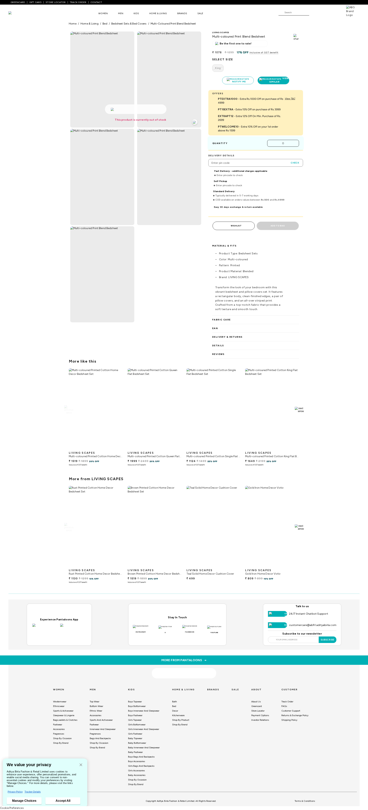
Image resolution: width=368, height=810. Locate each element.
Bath (174, 701)
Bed (174, 706)
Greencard (256, 706)
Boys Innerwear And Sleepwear (143, 710)
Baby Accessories (136, 775)
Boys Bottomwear (137, 706)
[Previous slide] (68, 410)
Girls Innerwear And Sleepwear (143, 729)
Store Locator (257, 710)
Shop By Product (180, 720)
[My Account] (324, 12)
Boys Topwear (135, 701)
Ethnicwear (58, 706)
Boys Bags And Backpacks (141, 756)
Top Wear (94, 701)
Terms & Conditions (305, 801)
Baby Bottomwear (137, 743)
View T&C (290, 98)
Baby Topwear (135, 738)
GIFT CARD (35, 2)
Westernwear (59, 701)
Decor (175, 710)
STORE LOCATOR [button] (56, 2)
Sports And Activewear (101, 720)
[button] (81, 765)
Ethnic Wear (96, 710)
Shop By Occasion (62, 738)
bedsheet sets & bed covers (129, 23)
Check (295, 162)
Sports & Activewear (63, 710)
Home (72, 23)
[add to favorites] (117, 448)
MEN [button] (120, 13)
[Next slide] (299, 410)
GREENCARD (18, 2)
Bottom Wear (96, 706)
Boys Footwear (135, 715)
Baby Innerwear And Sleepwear (144, 747)
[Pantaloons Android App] (73, 627)
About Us (256, 701)
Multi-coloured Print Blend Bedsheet (173, 23)
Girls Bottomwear (136, 724)
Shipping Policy (289, 720)
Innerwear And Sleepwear (103, 729)
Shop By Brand (60, 743)
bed (105, 23)
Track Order (287, 701)
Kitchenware (178, 715)
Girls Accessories (136, 770)
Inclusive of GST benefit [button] (264, 52)
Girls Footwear (135, 733)
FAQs (284, 706)
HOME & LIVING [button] (158, 13)
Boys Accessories (136, 761)
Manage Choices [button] (24, 800)
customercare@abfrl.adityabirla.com (312, 625)
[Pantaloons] (15, 13)
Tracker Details (33, 791)
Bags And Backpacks (100, 738)
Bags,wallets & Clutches (65, 720)
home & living (89, 23)
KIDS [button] (136, 13)
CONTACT (96, 2)
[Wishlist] (314, 13)
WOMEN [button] (103, 13)
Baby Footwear (135, 752)
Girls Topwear (135, 720)
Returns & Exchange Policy (294, 715)
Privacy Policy (15, 791)
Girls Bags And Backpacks (141, 766)
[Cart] (335, 12)
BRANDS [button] (182, 13)
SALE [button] (200, 13)
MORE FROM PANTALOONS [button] (184, 660)
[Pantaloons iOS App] (45, 627)
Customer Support (290, 710)
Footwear (57, 724)
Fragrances (58, 733)
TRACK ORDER (78, 2)
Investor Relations (260, 720)
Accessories (59, 729)
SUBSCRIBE (328, 639)
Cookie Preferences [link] (12, 808)
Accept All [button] (63, 800)
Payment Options (260, 715)
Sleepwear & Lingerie (63, 715)
